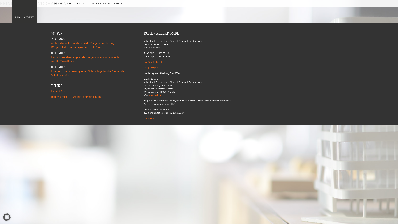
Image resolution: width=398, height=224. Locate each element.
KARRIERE (119, 3)
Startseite (56, 3)
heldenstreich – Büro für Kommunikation (76, 96)
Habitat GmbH (59, 91)
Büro (69, 3)
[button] (7, 217)
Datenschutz (149, 118)
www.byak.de (155, 95)
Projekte (82, 3)
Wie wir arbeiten (100, 3)
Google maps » (151, 67)
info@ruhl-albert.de (153, 62)
